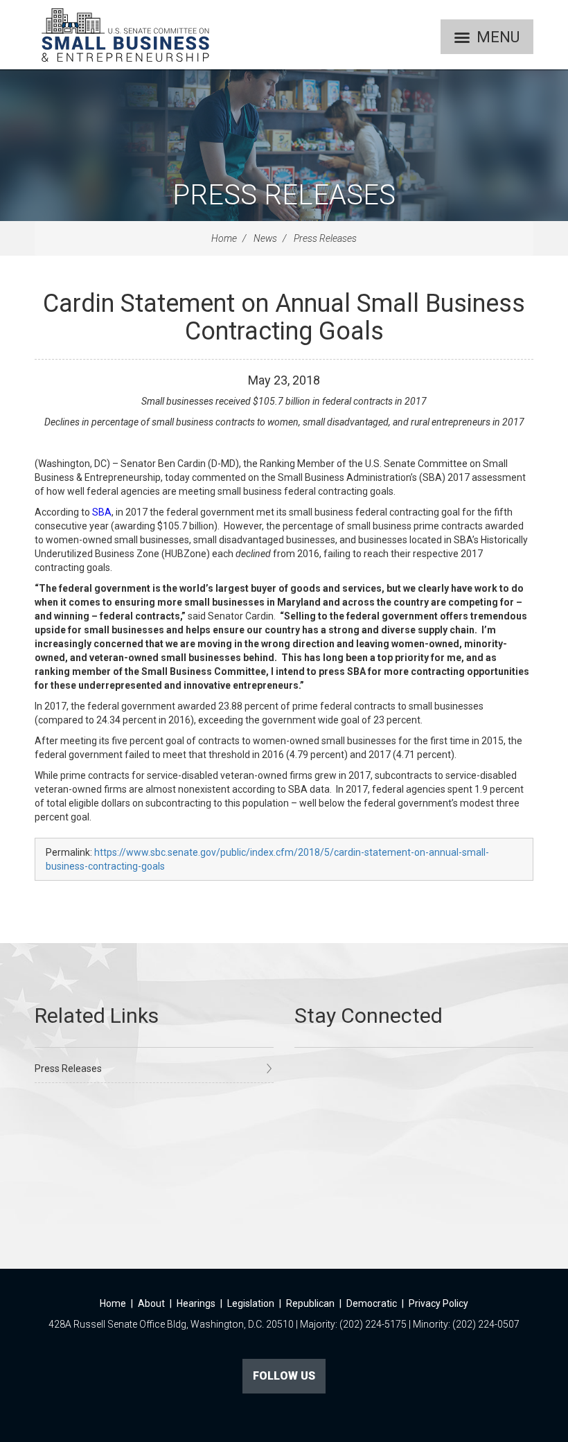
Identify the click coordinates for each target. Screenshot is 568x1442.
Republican (310, 1303)
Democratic (371, 1303)
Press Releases (284, 195)
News (265, 238)
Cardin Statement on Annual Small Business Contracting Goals (284, 317)
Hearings (196, 1303)
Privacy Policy (438, 1303)
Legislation (250, 1303)
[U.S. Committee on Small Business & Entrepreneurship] (125, 34)
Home (224, 238)
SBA (102, 512)
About (151, 1303)
